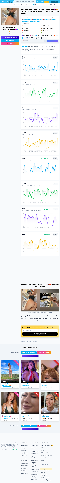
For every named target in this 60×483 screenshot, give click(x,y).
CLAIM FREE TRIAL (6, 387)
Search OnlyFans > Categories (47, 453)
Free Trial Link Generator (46, 445)
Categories (28, 4)
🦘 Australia (52, 19)
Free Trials (43, 447)
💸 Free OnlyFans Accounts (28, 352)
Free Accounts (43, 448)
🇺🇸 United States (26, 19)
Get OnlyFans (10, 40)
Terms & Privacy (44, 474)
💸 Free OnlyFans (6, 4)
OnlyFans (21, 4)
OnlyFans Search (44, 450)
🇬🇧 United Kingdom (36, 19)
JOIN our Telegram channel (39, 4)
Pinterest (35, 341)
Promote (46, 1)
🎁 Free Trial (10, 43)
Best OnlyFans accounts (45, 442)
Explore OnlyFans (44, 443)
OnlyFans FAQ (43, 458)
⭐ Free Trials (14, 4)
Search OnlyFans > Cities (46, 457)
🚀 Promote (25, 40)
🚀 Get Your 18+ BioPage (54, 4)
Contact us (43, 472)
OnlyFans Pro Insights (45, 477)
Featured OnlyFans (44, 452)
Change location (26, 23)
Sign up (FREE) (54, 1)
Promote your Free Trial (45, 470)
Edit (48, 30)
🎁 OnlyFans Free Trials (43, 352)
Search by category (14, 352)
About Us (42, 467)
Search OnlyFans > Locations (46, 455)
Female (44, 30)
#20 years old (25, 21)
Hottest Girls (40, 1)
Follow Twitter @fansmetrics (46, 480)
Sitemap (42, 460)
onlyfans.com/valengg (39, 312)
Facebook (23, 341)
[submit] (40, 334)
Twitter (29, 341)
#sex (38, 21)
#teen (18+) (32, 21)
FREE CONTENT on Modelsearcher (10, 37)
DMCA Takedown (44, 475)
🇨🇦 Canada (45, 19)
